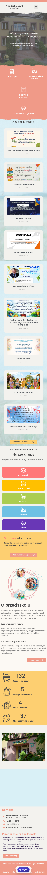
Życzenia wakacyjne (23, 184)
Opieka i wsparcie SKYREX (34, 872)
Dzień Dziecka (23, 358)
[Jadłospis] (12, 71)
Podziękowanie (23, 218)
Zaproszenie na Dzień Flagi (23, 426)
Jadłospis (12, 76)
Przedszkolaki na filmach (34, 77)
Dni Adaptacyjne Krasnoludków (24, 150)
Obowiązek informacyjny (12, 872)
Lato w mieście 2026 (23, 286)
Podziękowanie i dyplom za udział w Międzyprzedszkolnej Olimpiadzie (23, 322)
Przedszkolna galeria (23, 113)
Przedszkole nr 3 (15, 7)
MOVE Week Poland (23, 392)
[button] (36, 7)
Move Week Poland (23, 252)
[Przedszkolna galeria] (23, 108)
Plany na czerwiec (23, 96)
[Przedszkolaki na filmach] (34, 71)
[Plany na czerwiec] (23, 89)
